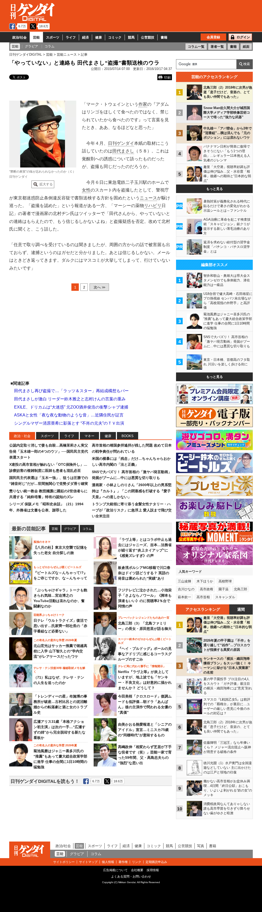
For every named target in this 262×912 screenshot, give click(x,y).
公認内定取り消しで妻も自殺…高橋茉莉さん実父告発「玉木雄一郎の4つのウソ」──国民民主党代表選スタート (48, 451)
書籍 (164, 37)
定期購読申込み (156, 861)
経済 (85, 37)
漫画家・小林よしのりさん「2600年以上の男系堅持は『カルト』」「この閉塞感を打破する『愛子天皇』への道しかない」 (132, 491)
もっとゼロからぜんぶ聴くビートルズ (57, 567)
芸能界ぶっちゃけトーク (49, 614)
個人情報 (108, 861)
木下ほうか (204, 581)
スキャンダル (225, 597)
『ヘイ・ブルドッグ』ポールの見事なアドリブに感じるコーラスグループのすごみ (145, 653)
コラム (87, 529)
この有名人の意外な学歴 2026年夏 (55, 640)
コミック (115, 37)
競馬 (131, 37)
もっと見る (214, 189)
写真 (200, 846)
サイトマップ (88, 861)
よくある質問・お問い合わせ (131, 876)
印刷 (167, 77)
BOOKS (128, 436)
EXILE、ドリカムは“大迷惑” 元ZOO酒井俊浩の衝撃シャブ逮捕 (71, 407)
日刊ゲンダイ (121, 143)
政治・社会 (22, 436)
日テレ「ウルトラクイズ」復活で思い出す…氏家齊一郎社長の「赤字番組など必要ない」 (60, 625)
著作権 (123, 861)
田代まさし (123, 151)
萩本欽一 (184, 597)
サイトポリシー (64, 861)
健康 (98, 37)
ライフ (71, 37)
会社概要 (137, 870)
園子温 (223, 589)
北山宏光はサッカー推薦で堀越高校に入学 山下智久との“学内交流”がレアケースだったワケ (60, 651)
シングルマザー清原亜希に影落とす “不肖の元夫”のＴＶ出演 (69, 423)
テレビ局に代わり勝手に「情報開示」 (142, 666)
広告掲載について (115, 870)
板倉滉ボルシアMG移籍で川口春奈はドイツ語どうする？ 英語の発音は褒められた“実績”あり (144, 573)
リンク (136, 861)
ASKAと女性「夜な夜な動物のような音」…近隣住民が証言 (69, 415)
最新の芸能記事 (29, 528)
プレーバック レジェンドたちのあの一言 (143, 617)
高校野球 (225, 581)
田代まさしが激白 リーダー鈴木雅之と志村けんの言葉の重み (70, 399)
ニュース (148, 198)
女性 (86, 190)
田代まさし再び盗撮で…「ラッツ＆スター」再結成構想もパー (71, 391)
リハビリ (152, 205)
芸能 (36, 37)
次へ (99, 287)
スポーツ (52, 37)
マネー (89, 436)
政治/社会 (19, 37)
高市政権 (206, 589)
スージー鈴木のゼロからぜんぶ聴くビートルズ (144, 641)
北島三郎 (240, 589)
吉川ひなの (186, 589)
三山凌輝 (184, 581)
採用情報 (153, 870)
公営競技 (147, 37)
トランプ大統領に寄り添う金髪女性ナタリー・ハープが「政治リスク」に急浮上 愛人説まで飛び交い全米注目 (132, 510)
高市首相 (203, 597)
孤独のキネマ (42, 541)
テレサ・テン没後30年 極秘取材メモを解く (59, 669)
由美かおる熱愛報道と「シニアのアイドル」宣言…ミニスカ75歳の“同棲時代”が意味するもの (145, 729)
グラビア (70, 529)
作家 (142, 104)
